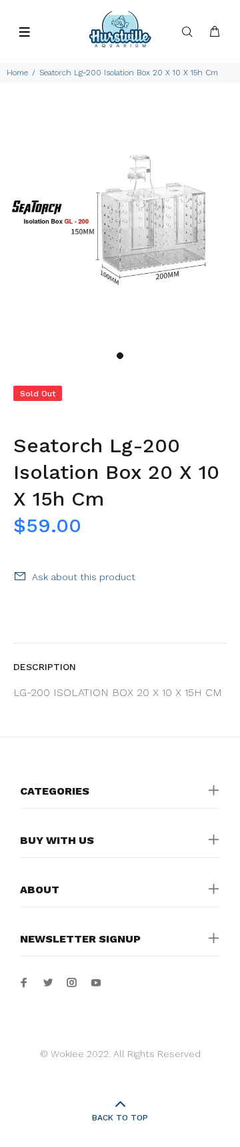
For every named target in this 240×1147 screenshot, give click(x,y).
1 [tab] (120, 355)
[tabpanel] (120, 224)
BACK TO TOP (120, 1117)
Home (17, 72)
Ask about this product (83, 577)
